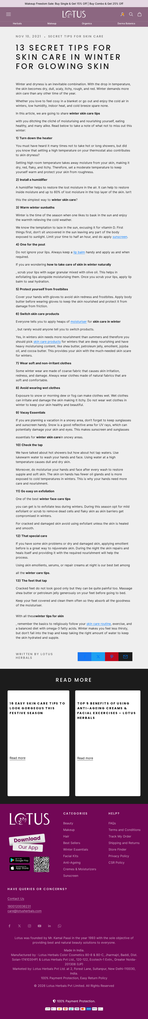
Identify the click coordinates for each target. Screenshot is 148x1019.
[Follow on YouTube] (39, 926)
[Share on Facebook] (84, 656)
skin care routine (99, 624)
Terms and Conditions (124, 830)
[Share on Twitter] (98, 656)
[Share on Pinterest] (112, 656)
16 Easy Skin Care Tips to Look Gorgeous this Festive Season (37, 708)
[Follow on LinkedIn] (49, 926)
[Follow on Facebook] (9, 926)
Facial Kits (70, 856)
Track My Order (119, 836)
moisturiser (79, 321)
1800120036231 (19, 906)
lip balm (79, 252)
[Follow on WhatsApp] (59, 926)
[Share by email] (125, 656)
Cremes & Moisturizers (79, 869)
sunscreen (120, 237)
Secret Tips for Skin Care (76, 36)
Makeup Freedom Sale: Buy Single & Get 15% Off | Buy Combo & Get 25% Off (74, 3)
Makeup (69, 830)
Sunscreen (70, 876)
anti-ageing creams (99, 694)
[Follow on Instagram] (29, 926)
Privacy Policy (118, 856)
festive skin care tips (33, 694)
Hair (66, 836)
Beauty (68, 823)
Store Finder (117, 849)
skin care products (47, 341)
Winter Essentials (75, 849)
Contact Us (16, 898)
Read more (17, 758)
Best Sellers (71, 843)
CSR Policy (116, 862)
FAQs (112, 823)
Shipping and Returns (124, 843)
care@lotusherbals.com (25, 911)
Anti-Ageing (72, 862)
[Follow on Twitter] (19, 926)
